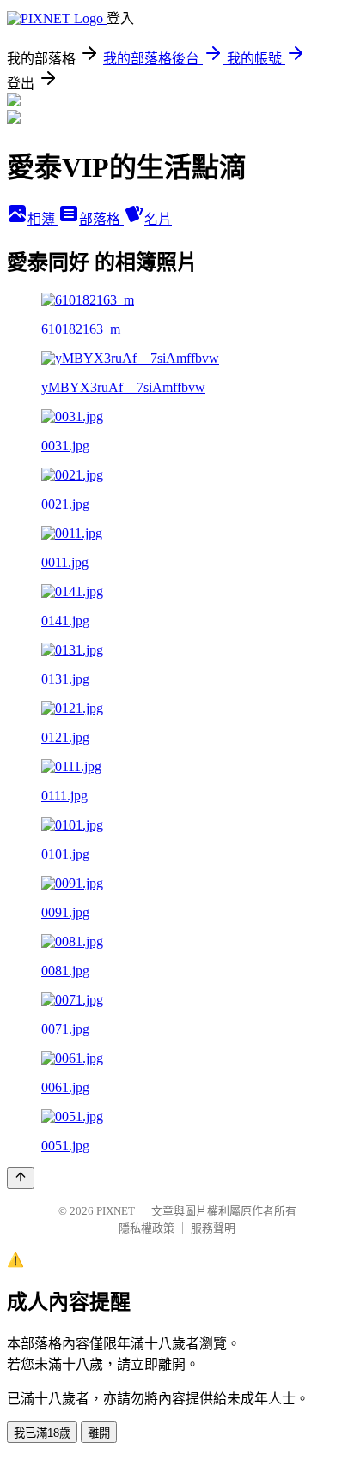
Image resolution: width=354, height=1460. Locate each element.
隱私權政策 (146, 1228)
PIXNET (115, 1210)
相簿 (42, 219)
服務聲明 (213, 1228)
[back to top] (20, 1178)
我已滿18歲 (42, 1433)
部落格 (101, 219)
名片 (158, 219)
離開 (99, 1433)
